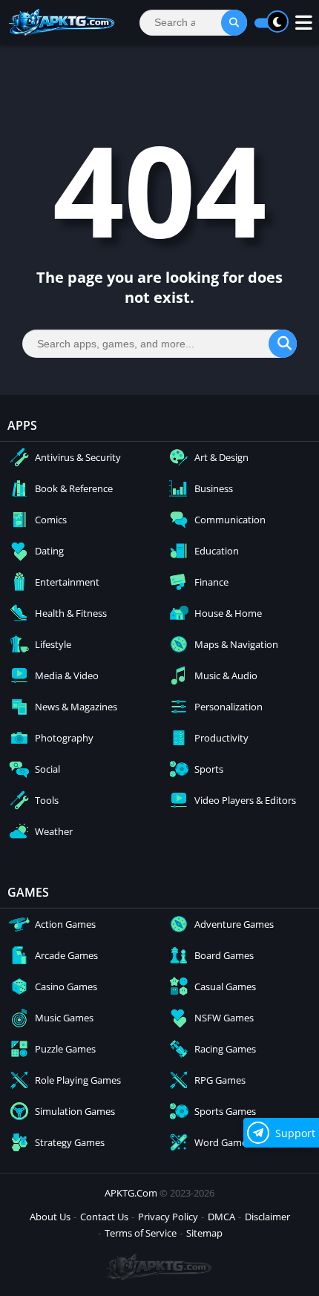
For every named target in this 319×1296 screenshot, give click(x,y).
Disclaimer (267, 1216)
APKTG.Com (131, 1193)
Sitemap (204, 1233)
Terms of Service (141, 1233)
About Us (50, 1216)
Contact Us (104, 1216)
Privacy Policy (168, 1216)
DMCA (221, 1216)
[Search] (234, 23)
